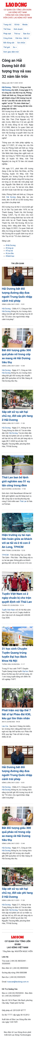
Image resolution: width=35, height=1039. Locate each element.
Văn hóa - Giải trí (22, 38)
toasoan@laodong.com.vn (18, 982)
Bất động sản (8, 43)
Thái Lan (23, 501)
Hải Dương (6, 87)
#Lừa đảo (10, 253)
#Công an (9, 248)
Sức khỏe (21, 43)
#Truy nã (9, 251)
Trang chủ (7, 24)
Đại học (25, 671)
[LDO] (17, 277)
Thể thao (7, 29)
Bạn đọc (26, 33)
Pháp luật (7, 33)
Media (24, 24)
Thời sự (17, 33)
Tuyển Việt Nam (8, 610)
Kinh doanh (18, 29)
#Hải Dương (10, 245)
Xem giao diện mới (11, 52)
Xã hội (16, 24)
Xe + (15, 47)
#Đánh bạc (10, 256)
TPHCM (5, 555)
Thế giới (6, 47)
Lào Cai (5, 726)
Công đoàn (7, 38)
